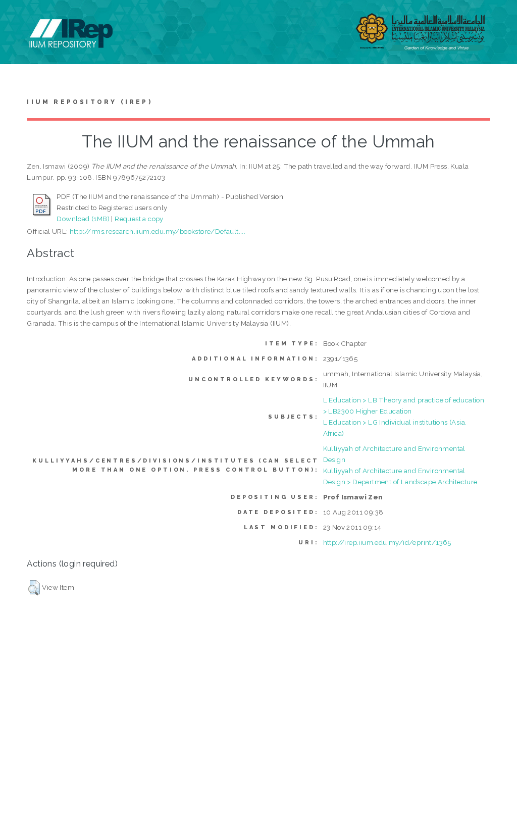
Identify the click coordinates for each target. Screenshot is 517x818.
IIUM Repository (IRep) (89, 102)
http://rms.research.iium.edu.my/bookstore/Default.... (157, 231)
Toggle (18, 19)
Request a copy (139, 219)
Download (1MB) (83, 219)
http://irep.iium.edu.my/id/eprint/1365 (387, 542)
